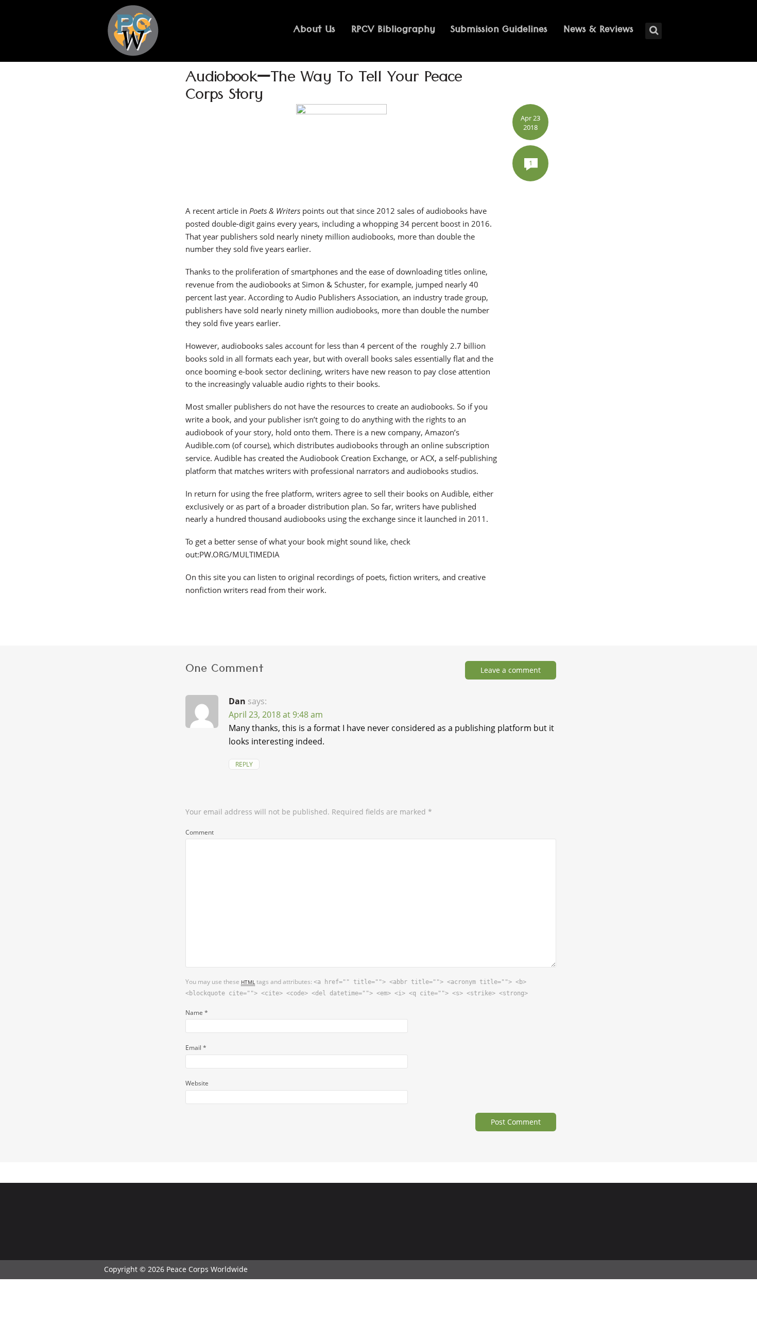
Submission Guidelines (499, 31)
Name (196, 1012)
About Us (314, 31)
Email (196, 1047)
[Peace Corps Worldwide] (133, 31)
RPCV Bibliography (393, 31)
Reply (244, 764)
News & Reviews (598, 31)
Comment (199, 832)
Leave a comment (510, 670)
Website (197, 1083)
